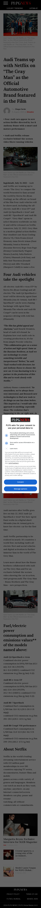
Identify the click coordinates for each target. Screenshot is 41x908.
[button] (20, 448)
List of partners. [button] (14, 463)
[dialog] (20, 454)
